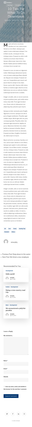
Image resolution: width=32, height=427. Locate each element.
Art (5, 228)
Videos (13, 231)
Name (6, 360)
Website (6, 376)
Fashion (8, 286)
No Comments (24, 20)
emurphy (8, 20)
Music (7, 305)
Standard (6, 231)
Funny (14, 228)
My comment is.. (8, 335)
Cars (9, 228)
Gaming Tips (22, 228)
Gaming (9, 5)
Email (6, 368)
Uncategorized (20, 5)
